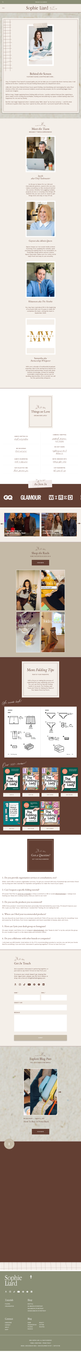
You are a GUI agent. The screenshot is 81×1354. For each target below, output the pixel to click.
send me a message (24, 894)
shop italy (11, 828)
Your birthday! (9, 1229)
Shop (30, 1299)
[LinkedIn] (44, 984)
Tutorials (9, 1299)
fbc (59, 1346)
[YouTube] (29, 984)
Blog (30, 1318)
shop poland (31, 828)
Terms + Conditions (35, 1343)
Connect (9, 1318)
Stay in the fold (40, 1251)
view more (40, 563)
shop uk (12, 794)
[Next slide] (79, 523)
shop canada (50, 794)
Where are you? (9, 1219)
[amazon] (15, 984)
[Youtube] (18, 1292)
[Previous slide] (2, 523)
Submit (40, 1038)
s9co (35, 1346)
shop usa (31, 794)
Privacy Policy (47, 1343)
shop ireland (69, 794)
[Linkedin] (31, 1292)
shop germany (50, 828)
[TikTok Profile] (24, 984)
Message (17, 1012)
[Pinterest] (34, 984)
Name (16, 993)
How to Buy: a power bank (36, 1121)
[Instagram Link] (20, 984)
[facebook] (27, 1292)
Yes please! (11, 1245)
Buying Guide (28, 1118)
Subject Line (18, 1002)
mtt (51, 1346)
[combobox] (40, 1224)
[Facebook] (39, 984)
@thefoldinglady (60, 894)
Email (43, 993)
